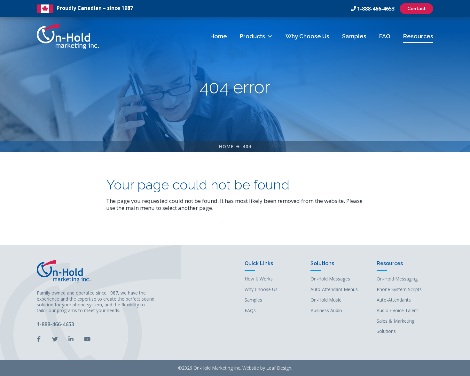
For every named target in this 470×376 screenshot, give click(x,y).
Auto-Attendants (394, 300)
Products (252, 36)
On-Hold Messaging (397, 279)
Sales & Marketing (395, 321)
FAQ (384, 36)
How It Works (259, 279)
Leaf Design (278, 368)
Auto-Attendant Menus (334, 289)
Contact (416, 8)
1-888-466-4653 (376, 8)
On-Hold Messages (330, 279)
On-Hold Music (325, 300)
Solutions (322, 263)
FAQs (250, 310)
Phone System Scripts (399, 289)
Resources (418, 36)
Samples (354, 36)
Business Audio (326, 310)
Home (218, 36)
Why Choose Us (307, 36)
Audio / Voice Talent (397, 310)
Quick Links (259, 263)
